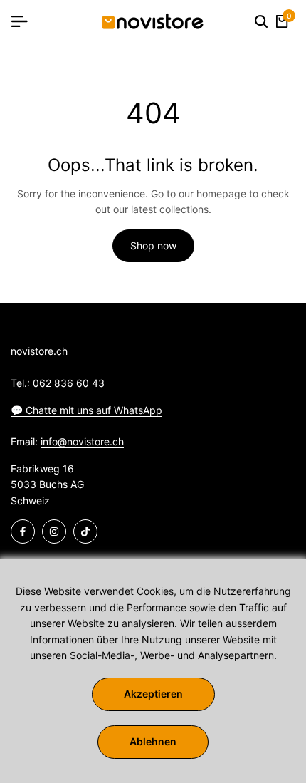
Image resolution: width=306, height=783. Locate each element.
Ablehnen (153, 741)
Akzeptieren (153, 694)
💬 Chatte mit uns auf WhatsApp (86, 410)
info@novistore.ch (82, 441)
